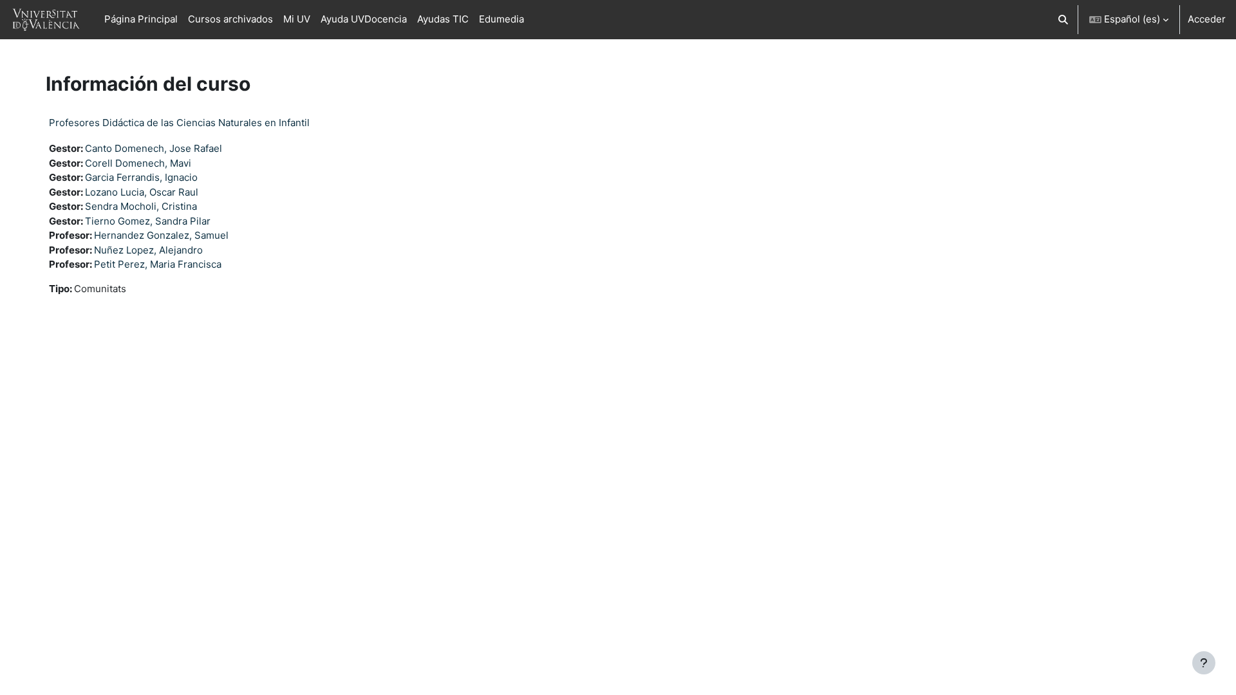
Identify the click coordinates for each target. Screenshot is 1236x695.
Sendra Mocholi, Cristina (141, 206)
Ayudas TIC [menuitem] (443, 19)
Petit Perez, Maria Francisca (157, 264)
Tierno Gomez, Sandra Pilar (148, 221)
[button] (1064, 19)
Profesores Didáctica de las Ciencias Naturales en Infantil (179, 122)
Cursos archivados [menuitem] (230, 19)
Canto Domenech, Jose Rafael (153, 148)
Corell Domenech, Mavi (138, 163)
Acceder (1207, 19)
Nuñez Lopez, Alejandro (148, 250)
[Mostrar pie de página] (1203, 662)
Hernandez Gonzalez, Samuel (161, 235)
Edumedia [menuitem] (501, 19)
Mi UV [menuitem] (296, 19)
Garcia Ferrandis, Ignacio (141, 177)
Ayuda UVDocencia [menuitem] (364, 19)
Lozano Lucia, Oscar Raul (141, 192)
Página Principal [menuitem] (141, 19)
